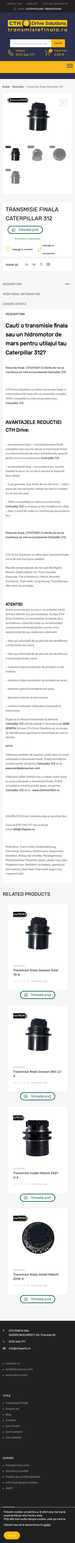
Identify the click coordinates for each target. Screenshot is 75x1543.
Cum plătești (13, 1437)
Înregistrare (53, 9)
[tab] (37, 284)
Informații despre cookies (22, 1482)
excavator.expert (17, 1375)
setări (46, 1525)
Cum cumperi (14, 1431)
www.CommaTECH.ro (45, 790)
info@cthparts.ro (24, 829)
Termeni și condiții (17, 1471)
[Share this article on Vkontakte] (33, 264)
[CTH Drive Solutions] (38, 31)
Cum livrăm (13, 1426)
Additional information (21, 294)
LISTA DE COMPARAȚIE (55, 3)
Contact (11, 1420)
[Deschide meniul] (70, 67)
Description (12, 284)
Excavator (18, 86)
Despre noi (12, 1408)
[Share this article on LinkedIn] (26, 264)
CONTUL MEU (14, 3)
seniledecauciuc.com (19, 1369)
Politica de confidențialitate (23, 1477)
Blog (8, 1414)
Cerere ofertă (14, 304)
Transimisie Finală (17, 1403)
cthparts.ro (13, 1363)
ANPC (9, 1488)
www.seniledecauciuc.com (23, 768)
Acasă (5, 86)
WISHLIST (32, 3)
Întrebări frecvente (18, 1465)
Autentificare (34, 9)
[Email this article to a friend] (47, 264)
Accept (12, 1535)
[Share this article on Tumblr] (40, 264)
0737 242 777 (25, 55)
